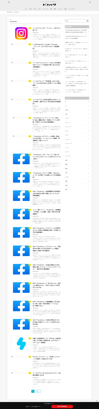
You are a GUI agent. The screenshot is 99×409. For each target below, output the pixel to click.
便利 (51, 9)
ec (65, 105)
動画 (66, 9)
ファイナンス (45, 9)
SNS (40, 9)
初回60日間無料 (61, 406)
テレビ (66, 135)
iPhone (35, 9)
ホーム (26, 9)
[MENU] (9, 2)
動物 (66, 164)
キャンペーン (68, 126)
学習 (66, 172)
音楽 (31, 9)
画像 (55, 9)
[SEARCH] (90, 2)
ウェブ (66, 118)
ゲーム (66, 131)
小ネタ (66, 177)
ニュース (67, 139)
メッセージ (60, 9)
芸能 (66, 185)
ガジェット (68, 122)
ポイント (67, 151)
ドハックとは (71, 9)
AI (65, 101)
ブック (66, 147)
